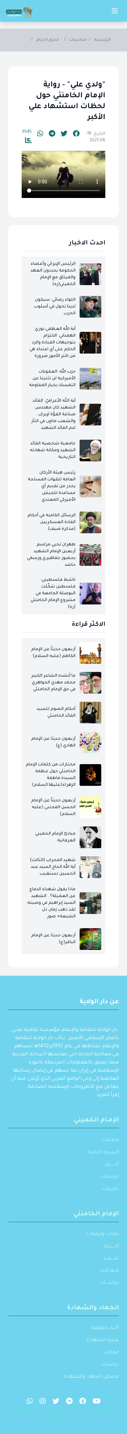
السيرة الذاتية (103, 1152)
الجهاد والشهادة (93, 1308)
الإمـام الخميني (96, 1120)
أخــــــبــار (111, 1246)
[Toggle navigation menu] (115, 11)
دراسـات (110, 1177)
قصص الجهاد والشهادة (91, 1377)
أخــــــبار (112, 1165)
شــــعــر (111, 1258)
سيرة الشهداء (102, 1340)
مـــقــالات (109, 1271)
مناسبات (77, 40)
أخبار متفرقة (105, 1328)
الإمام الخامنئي (96, 1214)
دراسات (110, 1365)
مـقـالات (110, 1140)
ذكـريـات (110, 1189)
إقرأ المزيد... (106, 1095)
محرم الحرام (48, 40)
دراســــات (109, 1283)
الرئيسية (102, 40)
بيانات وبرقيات (102, 1234)
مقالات (111, 1352)
